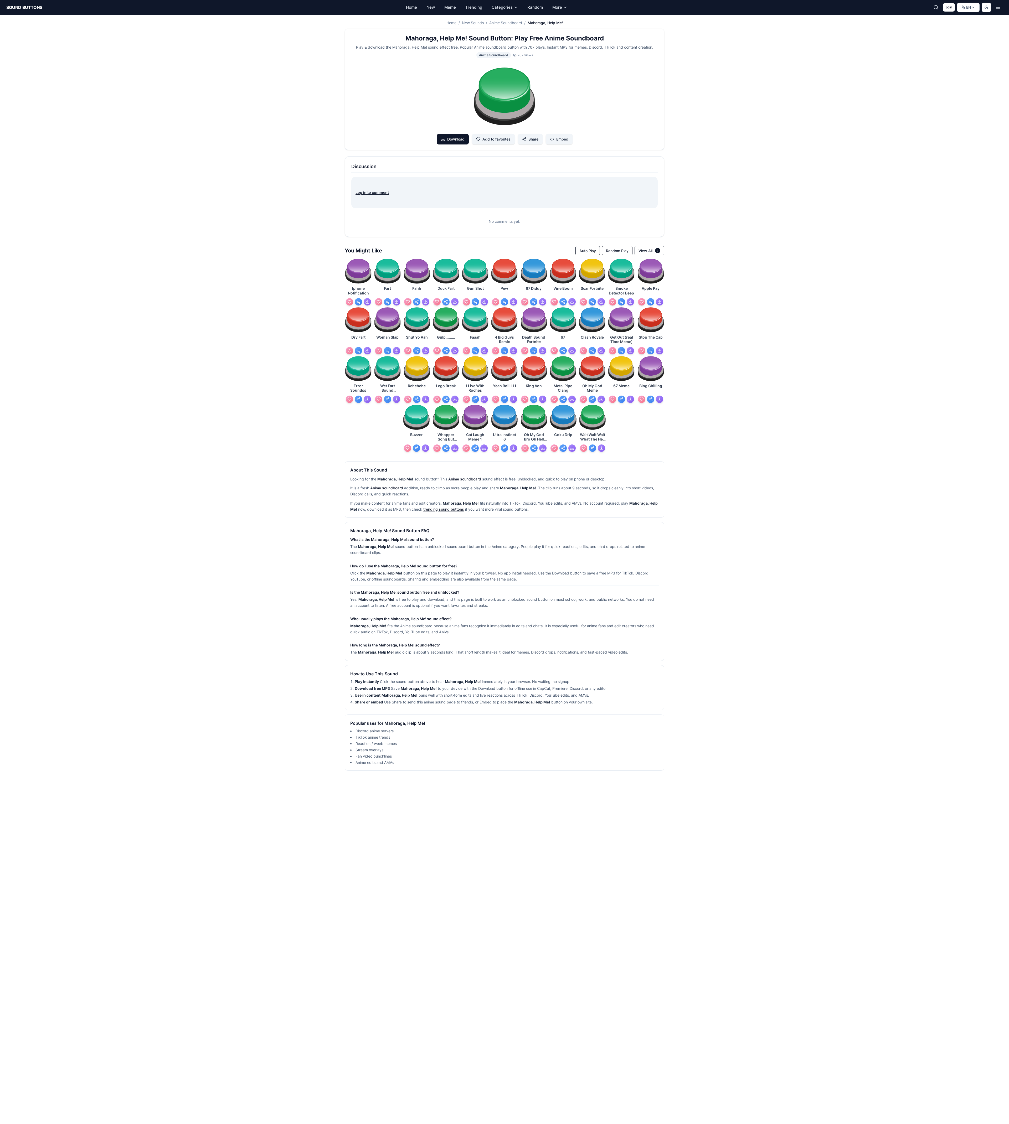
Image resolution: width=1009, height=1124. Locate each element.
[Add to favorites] (349, 301)
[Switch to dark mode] (986, 7)
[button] (504, 97)
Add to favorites (496, 139)
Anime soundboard (464, 479)
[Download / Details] (367, 301)
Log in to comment (372, 192)
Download (456, 139)
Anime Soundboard (505, 22)
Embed (562, 139)
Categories (502, 7)
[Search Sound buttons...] (936, 7)
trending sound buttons (443, 509)
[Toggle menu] (998, 7)
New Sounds (473, 22)
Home (451, 22)
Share (533, 139)
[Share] (358, 301)
